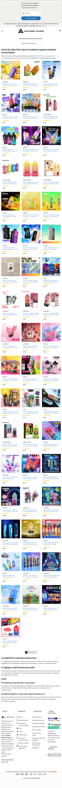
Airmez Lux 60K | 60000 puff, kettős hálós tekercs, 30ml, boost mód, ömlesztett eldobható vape (30, 346)
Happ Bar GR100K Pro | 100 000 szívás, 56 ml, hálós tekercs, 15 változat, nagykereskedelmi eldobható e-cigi (10, 445)
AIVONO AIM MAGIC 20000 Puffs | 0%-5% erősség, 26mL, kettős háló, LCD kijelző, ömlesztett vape (10, 609)
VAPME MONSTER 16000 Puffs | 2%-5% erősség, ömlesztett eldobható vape (51, 576)
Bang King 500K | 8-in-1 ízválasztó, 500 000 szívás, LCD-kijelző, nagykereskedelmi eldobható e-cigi (10, 150)
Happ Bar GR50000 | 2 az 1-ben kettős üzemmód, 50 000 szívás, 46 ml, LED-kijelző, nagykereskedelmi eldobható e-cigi (31, 183)
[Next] (35, 652)
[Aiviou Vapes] (31, 31)
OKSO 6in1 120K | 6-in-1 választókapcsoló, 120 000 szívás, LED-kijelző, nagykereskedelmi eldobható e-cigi (10, 215)
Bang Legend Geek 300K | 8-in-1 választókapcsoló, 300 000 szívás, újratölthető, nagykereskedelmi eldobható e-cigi (31, 379)
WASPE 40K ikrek (40, 56)
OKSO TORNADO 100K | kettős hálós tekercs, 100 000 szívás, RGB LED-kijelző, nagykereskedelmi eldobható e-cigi (51, 215)
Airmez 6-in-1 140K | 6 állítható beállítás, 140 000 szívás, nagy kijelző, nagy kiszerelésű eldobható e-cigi (31, 314)
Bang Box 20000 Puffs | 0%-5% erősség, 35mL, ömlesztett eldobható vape (51, 543)
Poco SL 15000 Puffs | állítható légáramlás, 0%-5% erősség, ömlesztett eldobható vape (10, 641)
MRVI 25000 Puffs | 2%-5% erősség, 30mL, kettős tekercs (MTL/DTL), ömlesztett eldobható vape (30, 543)
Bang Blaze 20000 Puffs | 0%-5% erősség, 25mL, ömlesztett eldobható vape (9, 576)
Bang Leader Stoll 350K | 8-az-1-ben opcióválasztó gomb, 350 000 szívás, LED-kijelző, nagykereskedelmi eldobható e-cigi (31, 117)
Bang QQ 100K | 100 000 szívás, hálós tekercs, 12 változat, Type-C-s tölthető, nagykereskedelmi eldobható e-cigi (51, 379)
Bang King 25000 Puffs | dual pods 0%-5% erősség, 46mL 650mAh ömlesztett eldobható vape (51, 609)
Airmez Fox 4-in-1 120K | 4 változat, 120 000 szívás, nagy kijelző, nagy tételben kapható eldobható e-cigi (10, 346)
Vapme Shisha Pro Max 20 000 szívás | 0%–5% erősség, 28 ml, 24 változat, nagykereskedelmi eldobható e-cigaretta (10, 543)
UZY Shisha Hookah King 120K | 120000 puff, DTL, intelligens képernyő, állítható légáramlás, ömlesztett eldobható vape (51, 412)
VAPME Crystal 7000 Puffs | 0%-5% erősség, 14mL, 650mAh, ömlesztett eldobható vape (31, 576)
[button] (2, 31)
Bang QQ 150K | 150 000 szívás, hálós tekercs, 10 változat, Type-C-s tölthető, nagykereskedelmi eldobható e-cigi (51, 346)
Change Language (31, 18)
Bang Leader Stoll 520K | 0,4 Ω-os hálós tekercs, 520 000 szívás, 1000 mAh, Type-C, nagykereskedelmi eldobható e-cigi (51, 150)
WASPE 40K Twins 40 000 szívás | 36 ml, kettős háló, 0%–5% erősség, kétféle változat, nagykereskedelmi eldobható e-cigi (31, 84)
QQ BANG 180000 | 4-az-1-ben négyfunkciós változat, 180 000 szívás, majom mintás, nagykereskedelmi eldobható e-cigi (10, 412)
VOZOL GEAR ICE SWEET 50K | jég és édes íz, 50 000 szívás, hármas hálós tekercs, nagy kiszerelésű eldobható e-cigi (51, 248)
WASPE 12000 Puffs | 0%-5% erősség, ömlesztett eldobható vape (30, 609)
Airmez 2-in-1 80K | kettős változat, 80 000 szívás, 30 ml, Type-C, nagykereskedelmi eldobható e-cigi (10, 314)
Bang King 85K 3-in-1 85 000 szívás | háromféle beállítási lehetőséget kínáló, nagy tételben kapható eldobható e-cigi (30, 477)
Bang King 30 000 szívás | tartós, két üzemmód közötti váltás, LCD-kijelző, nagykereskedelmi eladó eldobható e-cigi (51, 445)
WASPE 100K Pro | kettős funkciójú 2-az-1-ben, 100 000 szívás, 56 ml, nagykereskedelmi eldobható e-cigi (10, 84)
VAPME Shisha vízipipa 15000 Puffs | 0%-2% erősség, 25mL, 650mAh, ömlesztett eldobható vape (51, 510)
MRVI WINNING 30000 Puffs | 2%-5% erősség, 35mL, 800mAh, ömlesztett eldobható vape (51, 477)
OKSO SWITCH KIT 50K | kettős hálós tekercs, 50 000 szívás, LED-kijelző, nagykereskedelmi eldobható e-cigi (31, 215)
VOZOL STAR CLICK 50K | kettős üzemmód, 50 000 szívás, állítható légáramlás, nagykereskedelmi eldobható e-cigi (10, 281)
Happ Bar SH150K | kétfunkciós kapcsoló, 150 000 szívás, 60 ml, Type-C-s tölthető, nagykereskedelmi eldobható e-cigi (51, 183)
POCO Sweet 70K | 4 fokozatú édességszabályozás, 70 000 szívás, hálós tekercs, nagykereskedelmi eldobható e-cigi (31, 248)
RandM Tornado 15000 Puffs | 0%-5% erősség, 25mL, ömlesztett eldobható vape (10, 477)
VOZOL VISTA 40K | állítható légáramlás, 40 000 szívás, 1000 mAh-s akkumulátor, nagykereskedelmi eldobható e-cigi (31, 281)
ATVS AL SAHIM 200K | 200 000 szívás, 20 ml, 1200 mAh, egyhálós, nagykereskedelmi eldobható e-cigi (50, 84)
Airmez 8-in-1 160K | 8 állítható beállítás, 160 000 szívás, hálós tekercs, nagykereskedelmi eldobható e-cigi (51, 314)
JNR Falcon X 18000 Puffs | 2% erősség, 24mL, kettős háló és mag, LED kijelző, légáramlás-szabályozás (51, 281)
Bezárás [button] (43, 25)
